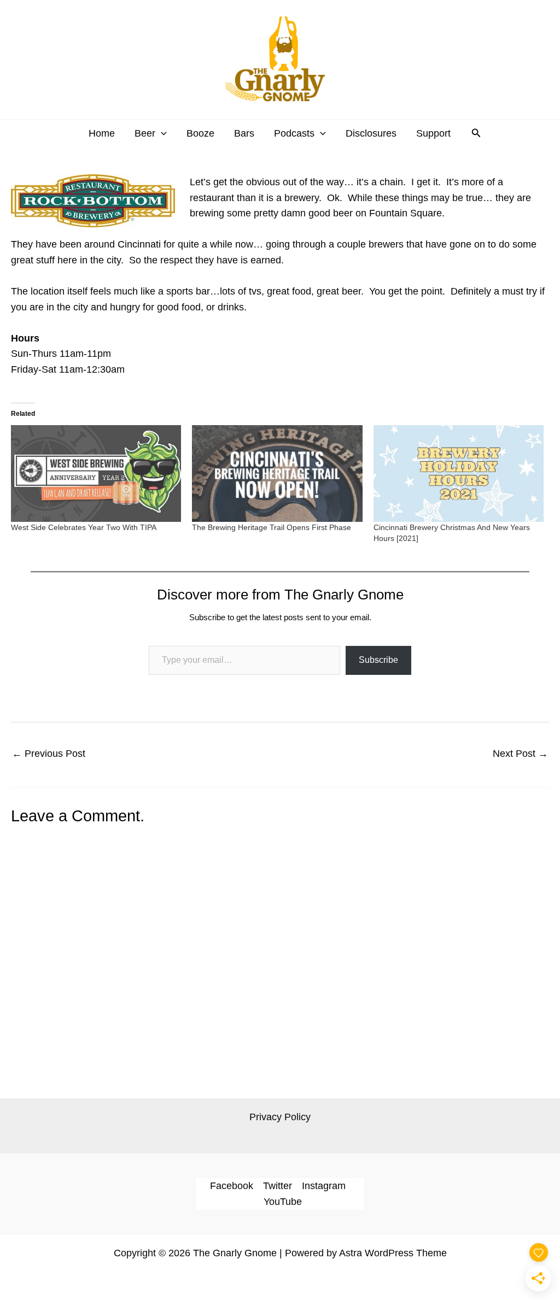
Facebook (231, 1185)
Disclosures (371, 133)
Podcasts (294, 133)
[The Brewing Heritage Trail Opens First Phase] (277, 473)
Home (102, 133)
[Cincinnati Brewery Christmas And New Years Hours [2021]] (459, 473)
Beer (145, 133)
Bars (244, 133)
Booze (200, 133)
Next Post (520, 753)
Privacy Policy (280, 1116)
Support (433, 133)
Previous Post (48, 753)
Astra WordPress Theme (393, 1253)
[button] (161, 133)
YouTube (283, 1201)
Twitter (277, 1185)
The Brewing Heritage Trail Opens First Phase (271, 527)
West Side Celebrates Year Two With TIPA (83, 527)
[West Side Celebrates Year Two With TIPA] (96, 473)
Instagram (324, 1185)
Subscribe (378, 659)
